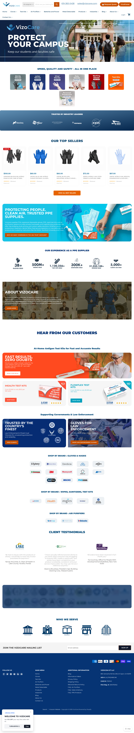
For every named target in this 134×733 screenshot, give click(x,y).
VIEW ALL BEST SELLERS (67, 193)
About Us (113, 12)
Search (45, 709)
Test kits (23, 12)
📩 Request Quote (109, 4)
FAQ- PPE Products (74, 693)
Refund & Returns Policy (76, 684)
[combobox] (44, 4)
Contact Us (6, 17)
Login (123, 15)
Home (4, 12)
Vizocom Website (54, 709)
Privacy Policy (73, 679)
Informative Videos (74, 676)
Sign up (124, 648)
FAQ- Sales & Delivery (75, 690)
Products (82, 12)
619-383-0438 (68, 3)
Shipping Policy (73, 682)
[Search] (56, 4)
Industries (94, 12)
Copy (27, 726)
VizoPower (125, 4)
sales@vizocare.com (87, 3)
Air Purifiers (35, 12)
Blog (104, 12)
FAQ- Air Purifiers (74, 687)
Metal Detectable (68, 12)
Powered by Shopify (85, 709)
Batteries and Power (51, 12)
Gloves (13, 12)
